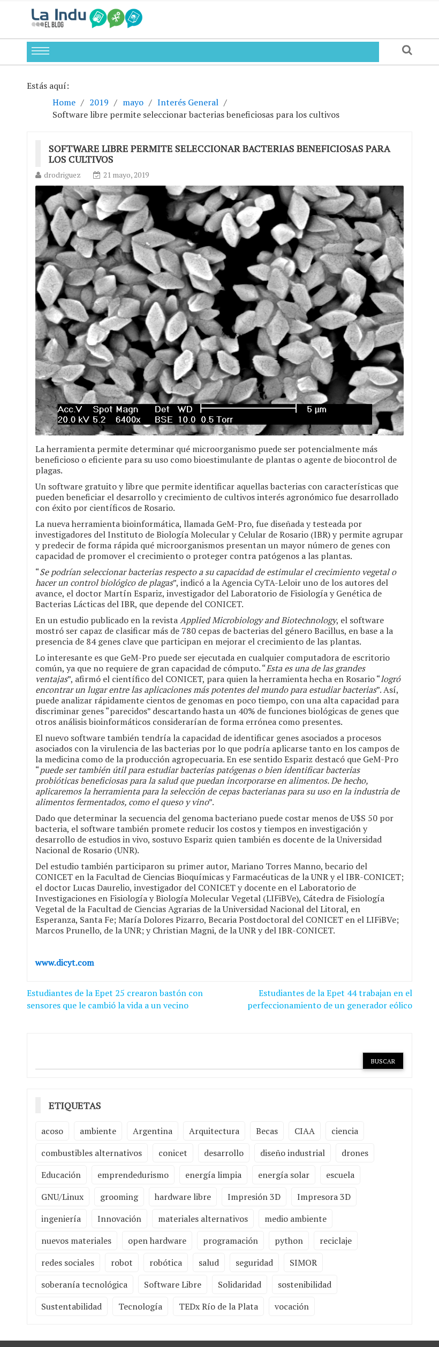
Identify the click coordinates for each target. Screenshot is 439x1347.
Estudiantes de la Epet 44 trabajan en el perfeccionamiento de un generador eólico (329, 999)
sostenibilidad (304, 1284)
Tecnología (140, 1306)
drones (355, 1153)
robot (122, 1262)
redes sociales (67, 1262)
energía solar (283, 1175)
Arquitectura (214, 1131)
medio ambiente (295, 1218)
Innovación (119, 1218)
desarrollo (224, 1153)
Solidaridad (239, 1284)
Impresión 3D (254, 1197)
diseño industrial (292, 1153)
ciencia (344, 1131)
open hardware (157, 1240)
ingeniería (61, 1218)
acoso (52, 1131)
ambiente (98, 1131)
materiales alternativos (203, 1218)
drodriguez (62, 175)
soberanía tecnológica (84, 1284)
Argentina (152, 1131)
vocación (292, 1306)
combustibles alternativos (91, 1153)
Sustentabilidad (71, 1306)
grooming (119, 1197)
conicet (172, 1153)
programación (230, 1240)
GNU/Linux (62, 1197)
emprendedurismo (133, 1175)
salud (209, 1262)
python (289, 1240)
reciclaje (336, 1240)
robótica (165, 1262)
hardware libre (183, 1197)
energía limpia (213, 1175)
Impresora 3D (324, 1197)
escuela (340, 1175)
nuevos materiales (76, 1240)
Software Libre (172, 1284)
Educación (61, 1175)
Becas (267, 1131)
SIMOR (303, 1262)
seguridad (254, 1262)
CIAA (304, 1131)
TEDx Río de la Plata (218, 1306)
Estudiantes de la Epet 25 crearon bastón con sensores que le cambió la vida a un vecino (115, 999)
